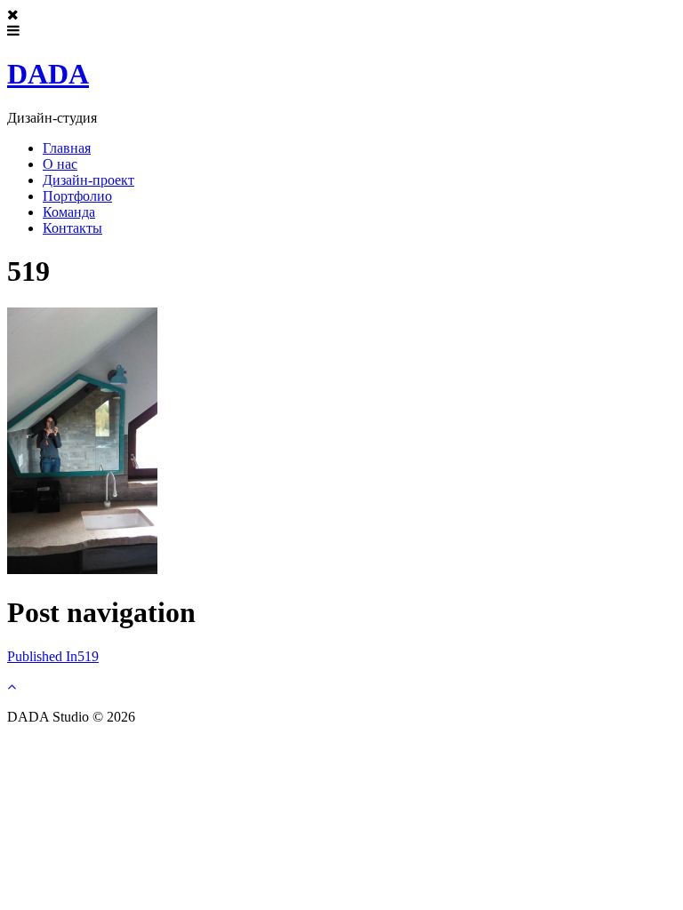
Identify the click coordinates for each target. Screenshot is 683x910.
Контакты (72, 227)
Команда (69, 212)
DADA (48, 74)
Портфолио (77, 196)
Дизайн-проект (88, 180)
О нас (60, 164)
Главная (67, 148)
